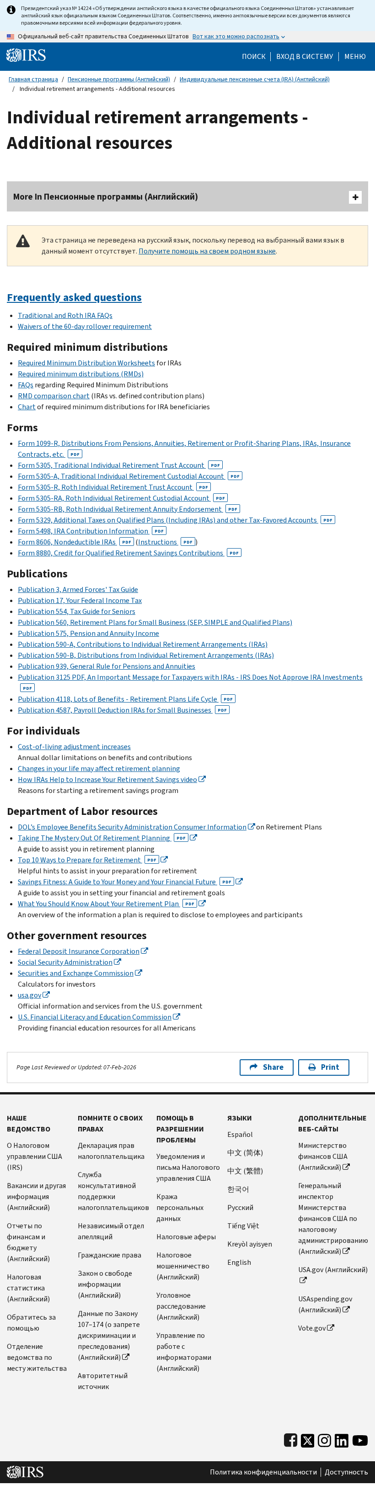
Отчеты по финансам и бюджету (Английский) (28, 1242)
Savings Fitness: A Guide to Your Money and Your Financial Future (124, 882)
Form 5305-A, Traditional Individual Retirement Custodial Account (129, 476)
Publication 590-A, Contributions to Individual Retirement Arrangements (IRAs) (143, 644)
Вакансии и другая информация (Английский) (36, 1196)
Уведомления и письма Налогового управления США (188, 1167)
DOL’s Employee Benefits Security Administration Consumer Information (132, 827)
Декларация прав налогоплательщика (111, 1151)
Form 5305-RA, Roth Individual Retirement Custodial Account (121, 498)
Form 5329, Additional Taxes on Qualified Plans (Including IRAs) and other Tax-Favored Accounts (175, 520)
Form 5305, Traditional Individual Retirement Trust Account (119, 465)
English (239, 1262)
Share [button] (273, 1067)
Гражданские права (109, 1255)
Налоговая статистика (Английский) (28, 1288)
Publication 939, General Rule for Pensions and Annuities (106, 666)
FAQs (25, 385)
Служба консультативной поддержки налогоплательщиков (113, 1191)
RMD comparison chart (54, 396)
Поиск (254, 56)
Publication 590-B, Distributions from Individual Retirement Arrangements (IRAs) (146, 655)
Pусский (240, 1207)
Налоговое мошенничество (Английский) (182, 1266)
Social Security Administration (65, 962)
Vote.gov (312, 1328)
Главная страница (33, 79)
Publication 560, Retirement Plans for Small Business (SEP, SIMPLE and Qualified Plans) (155, 622)
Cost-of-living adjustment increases (74, 746)
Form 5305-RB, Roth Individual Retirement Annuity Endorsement (127, 509)
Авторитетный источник (103, 1381)
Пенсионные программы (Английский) (119, 79)
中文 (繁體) (245, 1171)
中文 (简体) (245, 1152)
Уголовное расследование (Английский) (181, 1306)
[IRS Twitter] (308, 1438)
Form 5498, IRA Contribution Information (91, 531)
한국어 (238, 1189)
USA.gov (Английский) (333, 1269)
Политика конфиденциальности (263, 1472)
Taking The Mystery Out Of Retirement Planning (102, 838)
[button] (304, 56)
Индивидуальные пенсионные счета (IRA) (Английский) (255, 79)
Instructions (165, 542)
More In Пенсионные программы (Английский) (105, 196)
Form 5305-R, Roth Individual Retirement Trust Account (113, 487)
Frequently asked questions (74, 297)
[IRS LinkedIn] (341, 1438)
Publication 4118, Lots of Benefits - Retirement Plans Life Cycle (125, 699)
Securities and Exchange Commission (76, 973)
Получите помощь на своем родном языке (207, 251)
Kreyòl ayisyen (249, 1244)
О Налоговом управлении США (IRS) (34, 1156)
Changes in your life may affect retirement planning (99, 768)
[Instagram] (324, 1438)
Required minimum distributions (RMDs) (81, 374)
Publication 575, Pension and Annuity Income (88, 633)
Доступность (346, 1472)
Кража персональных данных (180, 1207)
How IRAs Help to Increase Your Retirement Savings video (107, 779)
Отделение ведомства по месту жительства (37, 1357)
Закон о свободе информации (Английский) (105, 1284)
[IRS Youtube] (360, 1438)
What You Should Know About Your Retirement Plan (106, 904)
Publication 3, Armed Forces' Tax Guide (78, 589)
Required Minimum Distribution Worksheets (86, 363)
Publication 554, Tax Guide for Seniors (76, 611)
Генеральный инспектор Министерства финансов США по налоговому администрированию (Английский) (333, 1218)
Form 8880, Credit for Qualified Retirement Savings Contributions (128, 553)
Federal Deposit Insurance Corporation (78, 951)
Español (240, 1134)
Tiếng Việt (243, 1226)
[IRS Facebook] (290, 1438)
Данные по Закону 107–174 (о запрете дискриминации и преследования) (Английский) (109, 1335)
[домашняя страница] (26, 54)
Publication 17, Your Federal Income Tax (80, 600)
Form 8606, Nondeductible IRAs (74, 542)
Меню (355, 56)
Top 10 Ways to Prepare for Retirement (87, 860)
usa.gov (29, 995)
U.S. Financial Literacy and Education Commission (94, 1017)
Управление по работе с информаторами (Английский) (183, 1352)
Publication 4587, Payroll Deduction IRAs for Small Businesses (122, 710)
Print (330, 1067)
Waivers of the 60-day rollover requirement (85, 326)
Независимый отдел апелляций (111, 1231)
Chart (27, 407)
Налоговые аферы (186, 1237)
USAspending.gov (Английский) (325, 1304)
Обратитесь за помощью (31, 1322)
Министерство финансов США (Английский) (323, 1156)
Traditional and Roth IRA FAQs (65, 315)
